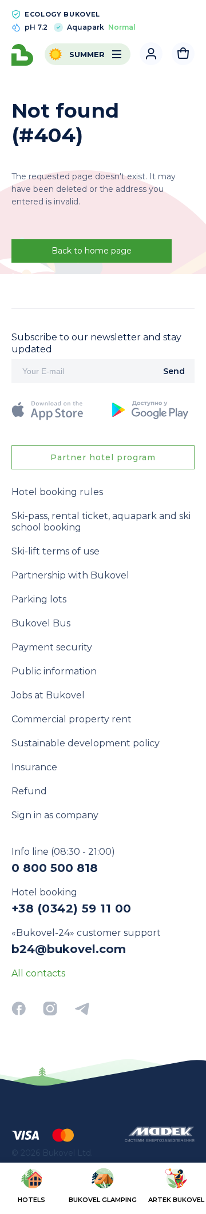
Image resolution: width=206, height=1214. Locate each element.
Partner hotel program (103, 457)
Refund (29, 791)
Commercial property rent (71, 719)
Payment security (51, 647)
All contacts (38, 973)
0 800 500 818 (54, 868)
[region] (103, 1187)
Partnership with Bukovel (70, 575)
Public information (54, 671)
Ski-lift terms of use (55, 551)
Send (174, 371)
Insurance (34, 767)
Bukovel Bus (40, 623)
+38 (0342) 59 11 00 (71, 908)
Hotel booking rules (57, 492)
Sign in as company (54, 815)
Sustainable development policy (85, 743)
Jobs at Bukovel (48, 695)
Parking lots (38, 599)
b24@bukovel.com (68, 949)
